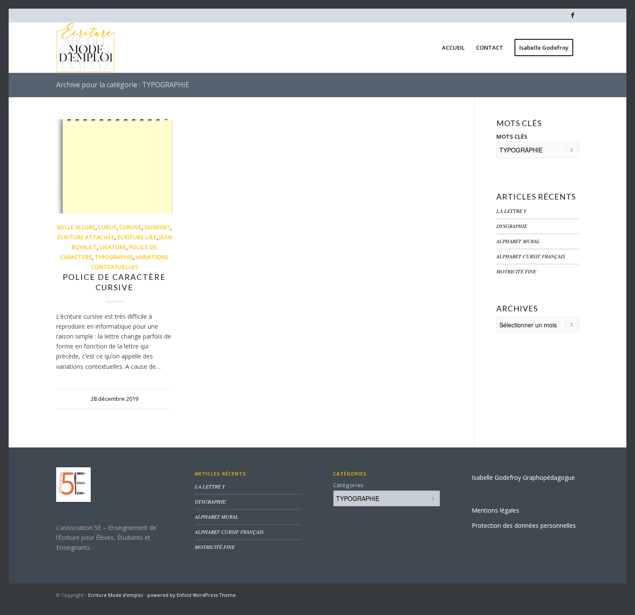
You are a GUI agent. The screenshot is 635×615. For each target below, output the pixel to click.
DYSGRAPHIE (511, 225)
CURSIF (107, 227)
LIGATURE (112, 247)
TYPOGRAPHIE (114, 257)
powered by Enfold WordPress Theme (191, 595)
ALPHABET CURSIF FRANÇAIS (530, 256)
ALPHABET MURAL (518, 241)
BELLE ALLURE (76, 227)
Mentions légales (495, 510)
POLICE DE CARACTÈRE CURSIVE (114, 282)
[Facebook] (572, 15)
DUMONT (157, 227)
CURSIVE (130, 227)
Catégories (348, 485)
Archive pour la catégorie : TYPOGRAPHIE (122, 84)
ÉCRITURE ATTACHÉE (85, 237)
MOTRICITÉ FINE (516, 271)
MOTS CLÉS (511, 136)
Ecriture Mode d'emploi (115, 595)
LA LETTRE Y (511, 210)
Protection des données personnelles (524, 525)
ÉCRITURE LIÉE (137, 237)
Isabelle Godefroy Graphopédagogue (523, 477)
